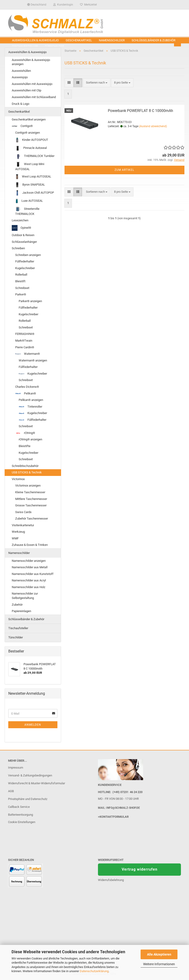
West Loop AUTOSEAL (36, 176)
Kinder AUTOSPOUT (34, 139)
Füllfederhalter (24, 261)
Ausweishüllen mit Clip (26, 90)
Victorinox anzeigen (28, 485)
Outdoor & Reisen (23, 235)
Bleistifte (24, 446)
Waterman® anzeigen (33, 360)
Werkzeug (18, 531)
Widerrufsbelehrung (111, 880)
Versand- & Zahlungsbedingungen (30, 775)
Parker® (20, 294)
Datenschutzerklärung (94, 971)
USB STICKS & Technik (27, 472)
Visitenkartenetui (23, 525)
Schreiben (18, 248)
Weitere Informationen (159, 964)
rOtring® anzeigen (30, 439)
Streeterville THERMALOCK (27, 211)
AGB (11, 791)
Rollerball (21, 274)
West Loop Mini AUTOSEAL (29, 166)
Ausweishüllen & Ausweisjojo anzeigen (31, 62)
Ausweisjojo (20, 77)
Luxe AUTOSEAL (32, 200)
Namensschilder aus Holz (28, 587)
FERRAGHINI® (24, 334)
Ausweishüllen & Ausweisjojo (35, 40)
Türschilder (15, 637)
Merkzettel (90, 4)
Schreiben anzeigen (28, 255)
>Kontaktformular (113, 816)
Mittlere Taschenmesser (31, 499)
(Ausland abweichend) (153, 126)
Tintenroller (34, 406)
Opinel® (25, 227)
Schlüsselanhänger (24, 241)
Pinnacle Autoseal (35, 148)
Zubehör (17, 604)
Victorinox (18, 479)
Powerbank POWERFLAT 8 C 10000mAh (140, 110)
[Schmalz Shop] (94, 23)
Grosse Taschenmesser (31, 505)
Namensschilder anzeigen (29, 560)
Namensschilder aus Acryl (29, 580)
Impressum (15, 767)
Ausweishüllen (21, 70)
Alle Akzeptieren (159, 954)
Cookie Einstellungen (21, 822)
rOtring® (29, 433)
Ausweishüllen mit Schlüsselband (34, 97)
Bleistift (20, 281)
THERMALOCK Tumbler (38, 156)
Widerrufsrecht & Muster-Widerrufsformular (36, 783)
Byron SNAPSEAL (33, 184)
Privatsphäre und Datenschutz (27, 799)
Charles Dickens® (27, 386)
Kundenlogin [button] (64, 4)
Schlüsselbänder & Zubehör (153, 40)
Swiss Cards (23, 512)
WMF (15, 538)
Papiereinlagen (21, 611)
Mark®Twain (23, 340)
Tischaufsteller (18, 628)
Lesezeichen (20, 220)
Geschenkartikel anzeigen (29, 119)
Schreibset (22, 288)
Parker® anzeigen (30, 301)
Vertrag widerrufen (139, 869)
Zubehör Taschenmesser (31, 518)
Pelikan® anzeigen (31, 400)
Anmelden (32, 724)
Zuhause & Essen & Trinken (30, 545)
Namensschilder (112, 40)
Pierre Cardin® (24, 347)
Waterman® (31, 353)
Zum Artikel (124, 169)
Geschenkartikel (79, 40)
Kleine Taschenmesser (30, 492)
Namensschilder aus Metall (29, 567)
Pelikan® (29, 393)
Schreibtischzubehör (25, 466)
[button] (37, 4)
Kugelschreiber (25, 268)
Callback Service (19, 807)
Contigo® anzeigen (27, 132)
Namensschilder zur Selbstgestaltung (25, 596)
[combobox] (96, 82)
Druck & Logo (20, 103)
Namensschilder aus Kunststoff (32, 574)
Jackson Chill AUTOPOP (38, 192)
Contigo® (26, 126)
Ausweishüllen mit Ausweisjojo (32, 84)
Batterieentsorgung (20, 814)
